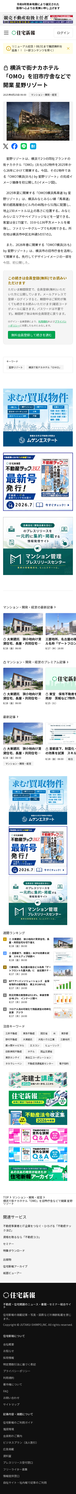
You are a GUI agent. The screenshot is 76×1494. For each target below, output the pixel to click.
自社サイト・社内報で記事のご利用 (25, 1482)
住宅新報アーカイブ (15, 1266)
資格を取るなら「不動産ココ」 (22, 1237)
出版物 (7, 1259)
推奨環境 (8, 1429)
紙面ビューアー (12, 1273)
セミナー (8, 1244)
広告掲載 (8, 1449)
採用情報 (8, 1358)
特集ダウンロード (14, 1250)
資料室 (7, 1456)
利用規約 (43, 321)
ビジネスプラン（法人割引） (21, 1442)
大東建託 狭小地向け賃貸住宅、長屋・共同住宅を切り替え (22, 643)
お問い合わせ (11, 1398)
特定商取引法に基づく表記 (19, 1364)
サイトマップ (11, 1404)
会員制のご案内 (12, 1436)
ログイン (63, 32)
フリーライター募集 (15, 1469)
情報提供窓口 (11, 1476)
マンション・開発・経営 (27, 1197)
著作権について (12, 1384)
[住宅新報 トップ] (23, 33)
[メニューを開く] (6, 33)
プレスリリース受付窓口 (18, 1462)
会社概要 (8, 1344)
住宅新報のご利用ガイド (18, 1422)
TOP (6, 1197)
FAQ (5, 1391)
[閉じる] (68, 48)
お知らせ (8, 1351)
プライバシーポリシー (16, 1371)
